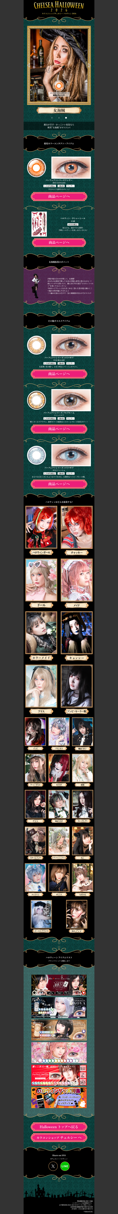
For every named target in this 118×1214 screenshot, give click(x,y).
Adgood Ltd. (89, 1211)
